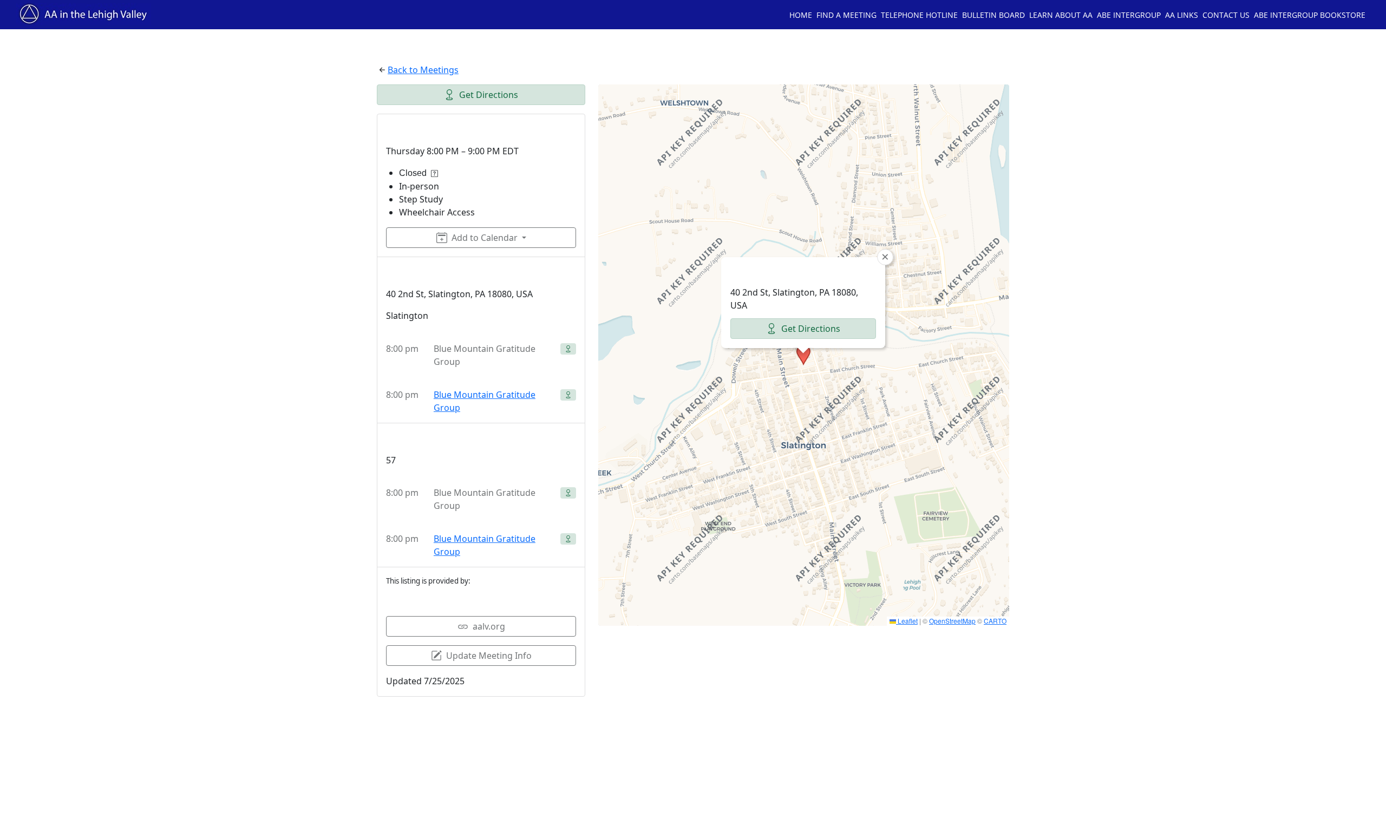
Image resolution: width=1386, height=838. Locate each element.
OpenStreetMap (952, 620)
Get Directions (488, 95)
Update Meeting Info (489, 656)
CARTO (995, 620)
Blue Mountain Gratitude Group (484, 401)
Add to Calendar (485, 238)
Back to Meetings (423, 70)
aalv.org (489, 626)
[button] (803, 355)
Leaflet (907, 620)
